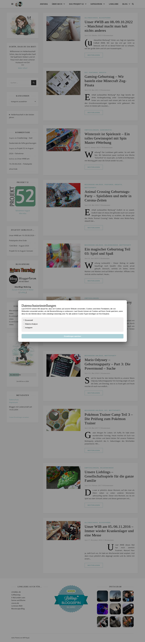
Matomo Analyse (31, 324)
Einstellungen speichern (72, 336)
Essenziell (29, 320)
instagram (29, 328)
